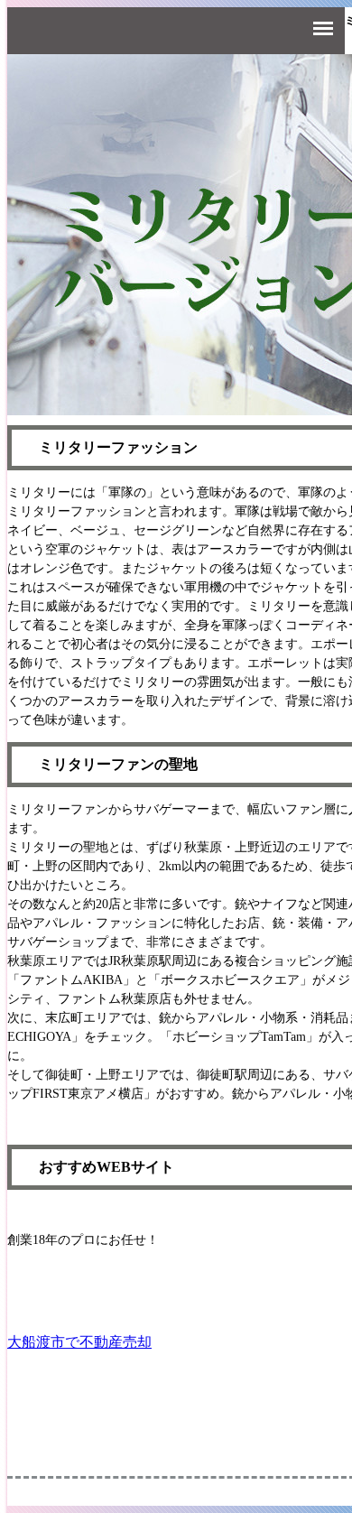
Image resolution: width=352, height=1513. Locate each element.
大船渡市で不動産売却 (79, 1342)
